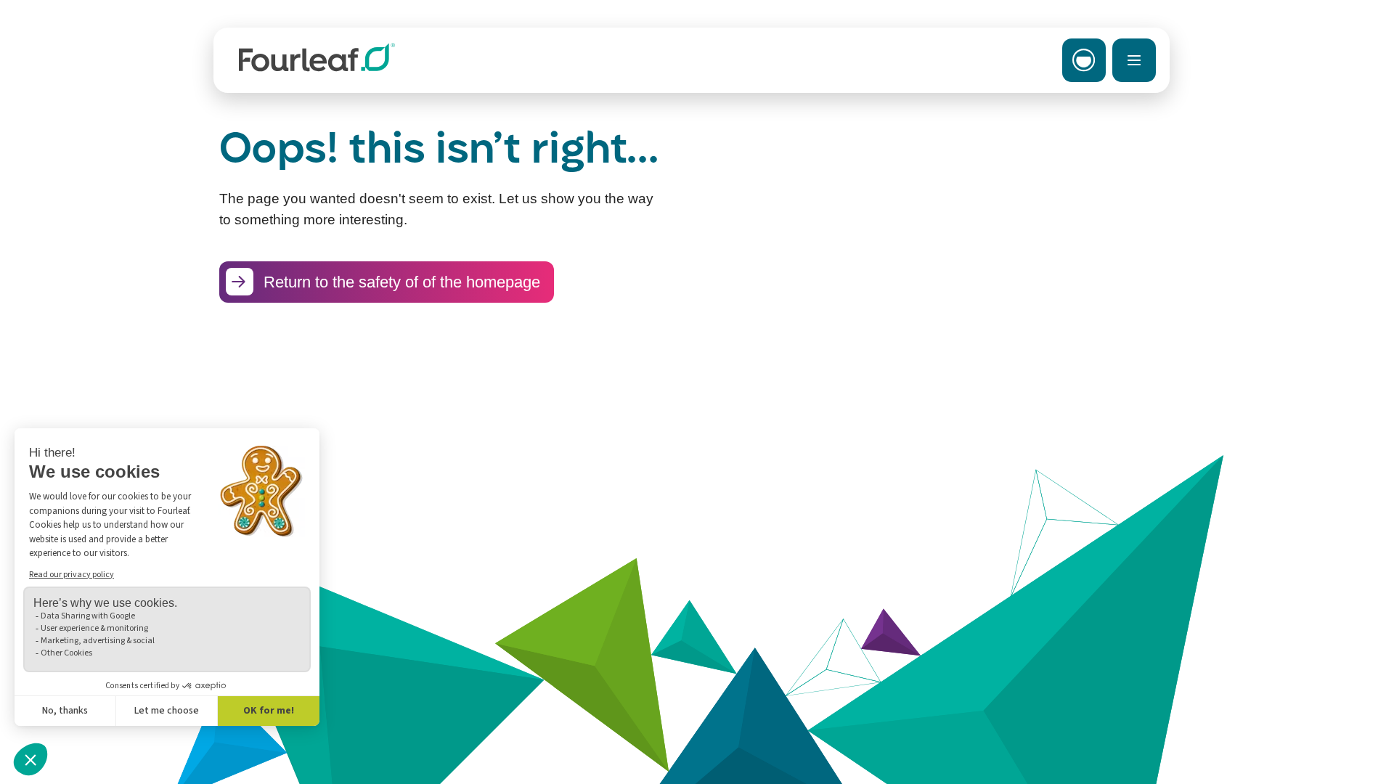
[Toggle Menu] (1134, 60)
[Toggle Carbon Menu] (1084, 60)
